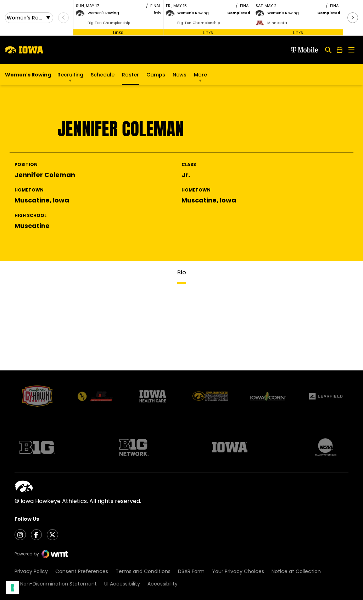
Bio (181, 272)
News (179, 74)
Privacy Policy (31, 571)
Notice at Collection (296, 571)
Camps (155, 76)
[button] (352, 17)
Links (118, 32)
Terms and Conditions (143, 571)
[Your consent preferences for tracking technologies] (12, 587)
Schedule (103, 74)
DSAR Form (191, 571)
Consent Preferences (81, 571)
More (200, 74)
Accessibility (162, 583)
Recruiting (70, 74)
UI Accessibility (122, 583)
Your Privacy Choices (238, 571)
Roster (130, 74)
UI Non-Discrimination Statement (56, 583)
